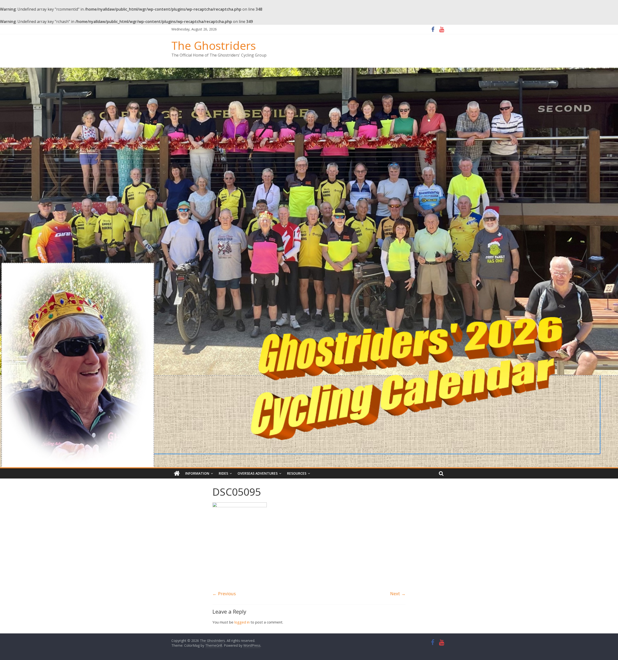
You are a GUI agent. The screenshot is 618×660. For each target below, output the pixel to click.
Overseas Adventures (258, 473)
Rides (223, 473)
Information (197, 473)
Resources (296, 473)
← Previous (224, 593)
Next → (398, 593)
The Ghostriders (213, 45)
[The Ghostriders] (309, 70)
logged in (242, 622)
